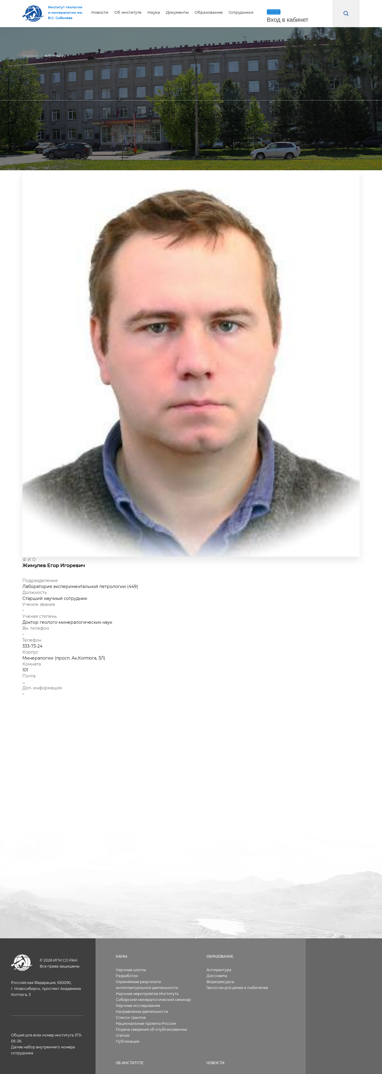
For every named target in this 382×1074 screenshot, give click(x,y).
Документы (177, 12)
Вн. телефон (35, 628)
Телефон (31, 640)
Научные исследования (138, 1005)
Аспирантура (219, 970)
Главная (30, 55)
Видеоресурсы (220, 981)
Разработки (127, 976)
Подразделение (40, 580)
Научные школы (131, 970)
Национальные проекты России (146, 1023)
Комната (31, 664)
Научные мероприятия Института (147, 993)
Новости (99, 12)
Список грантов (131, 1017)
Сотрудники (241, 12)
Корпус (30, 652)
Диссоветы (217, 976)
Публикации (127, 1041)
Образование (209, 12)
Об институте (127, 12)
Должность (34, 592)
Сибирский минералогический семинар (153, 999)
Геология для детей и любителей (237, 987)
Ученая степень (39, 616)
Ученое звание (38, 604)
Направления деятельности (142, 1011)
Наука (153, 12)
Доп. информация (42, 688)
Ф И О (29, 559)
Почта (29, 676)
